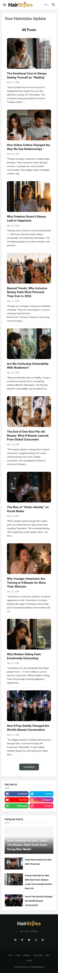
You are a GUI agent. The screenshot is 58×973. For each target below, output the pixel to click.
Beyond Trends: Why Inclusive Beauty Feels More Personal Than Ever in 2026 (27, 292)
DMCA (47, 955)
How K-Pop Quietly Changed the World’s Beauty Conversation (38, 900)
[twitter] (22, 939)
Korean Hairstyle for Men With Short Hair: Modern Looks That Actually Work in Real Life (38, 882)
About (10, 955)
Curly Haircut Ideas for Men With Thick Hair (38, 861)
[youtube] (29, 939)
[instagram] (36, 939)
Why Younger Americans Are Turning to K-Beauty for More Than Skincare (26, 582)
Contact (29, 960)
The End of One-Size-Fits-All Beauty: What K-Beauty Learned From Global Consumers (27, 435)
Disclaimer (26, 955)
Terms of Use (37, 955)
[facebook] (15, 939)
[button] (4, 4)
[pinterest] (42, 939)
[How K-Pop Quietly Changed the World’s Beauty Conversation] (14, 900)
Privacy (17, 955)
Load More (29, 767)
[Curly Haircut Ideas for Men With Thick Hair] (14, 864)
